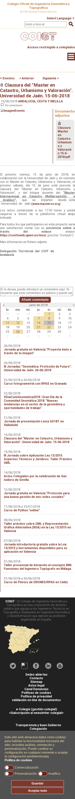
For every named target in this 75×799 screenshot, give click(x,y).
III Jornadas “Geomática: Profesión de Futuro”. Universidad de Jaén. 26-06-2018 (38, 368)
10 (70, 318)
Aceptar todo (37, 790)
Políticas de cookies (36, 693)
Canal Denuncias (36, 689)
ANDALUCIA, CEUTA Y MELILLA (40, 101)
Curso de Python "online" (22, 510)
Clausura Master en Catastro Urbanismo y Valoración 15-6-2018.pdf (65, 142)
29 (18, 314)
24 (70, 327)
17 (70, 323)
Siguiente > (50, 78)
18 (7, 327)
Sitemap (36, 682)
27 (28, 331)
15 (49, 323)
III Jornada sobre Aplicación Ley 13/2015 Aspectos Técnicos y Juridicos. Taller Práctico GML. (38, 459)
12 (18, 323)
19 (18, 327)
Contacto (36, 678)
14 (38, 323)
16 (59, 323)
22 (49, 327)
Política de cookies (18, 760)
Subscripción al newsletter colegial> (37, 713)
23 (59, 327)
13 (28, 323)
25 (7, 331)
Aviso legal (36, 685)
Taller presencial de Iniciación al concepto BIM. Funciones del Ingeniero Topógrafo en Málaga (38, 567)
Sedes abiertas (36, 674)
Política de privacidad (36, 696)
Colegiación (38, 729)
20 (28, 327)
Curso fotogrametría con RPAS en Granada (35, 383)
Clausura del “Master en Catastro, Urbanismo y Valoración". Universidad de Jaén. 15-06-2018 (36, 90)
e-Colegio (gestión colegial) (36, 709)
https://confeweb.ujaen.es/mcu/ (23, 235)
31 (38, 314)
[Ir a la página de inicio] (37, 41)
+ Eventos (7, 78)
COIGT (10, 601)
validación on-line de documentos (36, 700)
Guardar (37, 783)
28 (7, 314)
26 (18, 331)
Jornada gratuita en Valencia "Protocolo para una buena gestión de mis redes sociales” (37, 495)
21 (38, 327)
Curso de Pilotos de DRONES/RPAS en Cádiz (36, 582)
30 (28, 314)
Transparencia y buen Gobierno (38, 725)
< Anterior (26, 78)
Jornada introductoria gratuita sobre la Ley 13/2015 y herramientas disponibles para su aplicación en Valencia (35, 548)
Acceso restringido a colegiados (51, 47)
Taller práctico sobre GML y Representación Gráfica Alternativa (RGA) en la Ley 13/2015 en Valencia (37, 527)
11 (7, 323)
